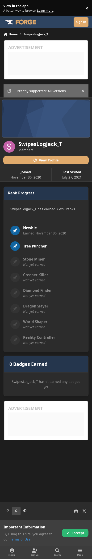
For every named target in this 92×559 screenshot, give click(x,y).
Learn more (9, 8)
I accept (77, 533)
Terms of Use (20, 539)
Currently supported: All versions (39, 91)
